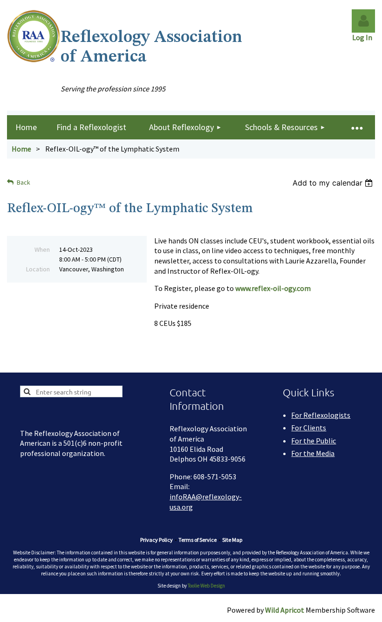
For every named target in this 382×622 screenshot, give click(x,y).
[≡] (356, 127)
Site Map (232, 539)
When (42, 249)
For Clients (308, 427)
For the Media (312, 453)
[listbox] (334, 182)
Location (38, 269)
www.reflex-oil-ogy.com (273, 288)
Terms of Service (197, 539)
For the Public (313, 440)
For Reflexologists (320, 415)
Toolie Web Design (206, 585)
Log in (363, 21)
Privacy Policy (156, 539)
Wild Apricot (284, 610)
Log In (363, 37)
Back (23, 182)
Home (21, 148)
